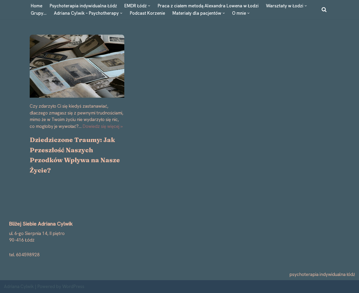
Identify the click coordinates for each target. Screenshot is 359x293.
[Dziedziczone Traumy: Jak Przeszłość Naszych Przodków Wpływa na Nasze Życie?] (77, 66)
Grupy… (39, 13)
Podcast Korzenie (147, 13)
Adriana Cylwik (19, 286)
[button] (149, 6)
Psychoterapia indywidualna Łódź (83, 6)
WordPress (73, 286)
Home (36, 6)
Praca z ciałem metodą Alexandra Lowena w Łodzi (208, 6)
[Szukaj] (324, 9)
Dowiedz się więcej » (103, 126)
